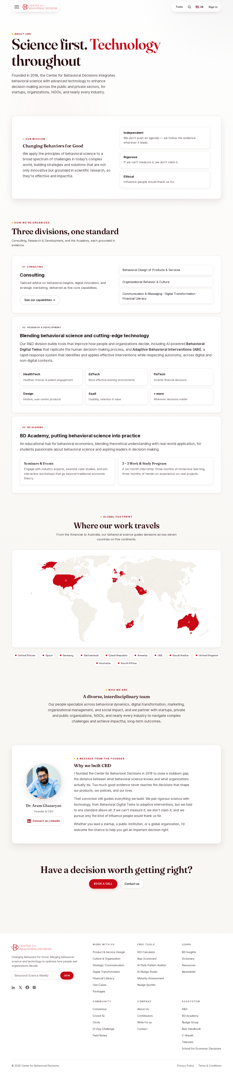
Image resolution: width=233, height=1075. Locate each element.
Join (67, 975)
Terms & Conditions (209, 1065)
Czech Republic (118, 655)
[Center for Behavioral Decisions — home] (39, 7)
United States (26, 655)
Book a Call (103, 883)
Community (102, 1001)
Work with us (104, 944)
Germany (68, 655)
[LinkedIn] (13, 987)
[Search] (189, 7)
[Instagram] (34, 987)
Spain (49, 655)
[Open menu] (16, 7)
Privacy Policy (185, 1065)
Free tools (146, 944)
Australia (105, 663)
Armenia (142, 655)
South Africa (129, 663)
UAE (160, 655)
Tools (179, 6)
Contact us (132, 884)
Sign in (213, 7)
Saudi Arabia (181, 655)
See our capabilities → (39, 300)
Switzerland (91, 655)
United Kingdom (208, 655)
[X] (20, 987)
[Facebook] (27, 987)
